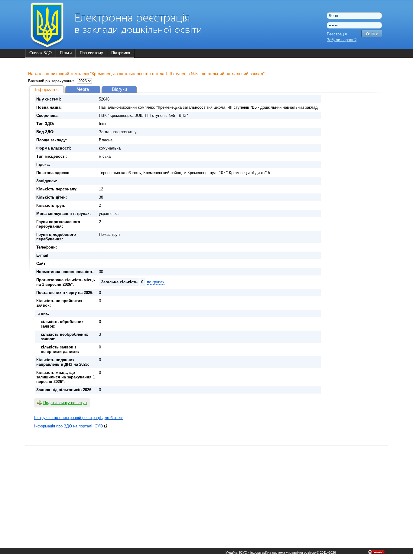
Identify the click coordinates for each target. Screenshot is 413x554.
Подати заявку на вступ (65, 403)
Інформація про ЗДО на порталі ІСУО (68, 426)
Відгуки (119, 89)
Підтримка (120, 53)
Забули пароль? (341, 40)
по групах (155, 282)
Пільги (66, 53)
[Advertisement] (206, 489)
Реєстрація (337, 34)
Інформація (47, 89)
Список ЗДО (40, 53)
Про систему (91, 53)
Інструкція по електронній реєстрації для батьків (78, 417)
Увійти (371, 33)
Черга (83, 89)
